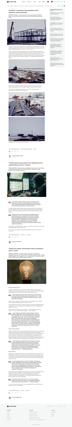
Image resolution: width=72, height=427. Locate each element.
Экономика (9, 417)
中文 (58, 1)
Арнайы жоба (31, 5)
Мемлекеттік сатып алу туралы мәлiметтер (37, 419)
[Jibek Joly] (59, 5)
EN (56, 1)
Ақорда (11, 5)
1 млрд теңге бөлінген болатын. (27, 49)
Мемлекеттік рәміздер (33, 415)
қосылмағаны (15, 385)
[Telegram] (15, 151)
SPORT (44, 1)
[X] (20, 151)
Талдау (39, 1)
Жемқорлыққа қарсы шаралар (34, 417)
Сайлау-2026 (47, 5)
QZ (53, 1)
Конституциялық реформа (39, 5)
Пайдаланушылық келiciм (33, 412)
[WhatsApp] (12, 151)
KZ (51, 1)
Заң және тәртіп (21, 5)
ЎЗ (61, 1)
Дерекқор (26, 5)
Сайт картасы (53, 412)
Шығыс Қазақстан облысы (14, 149)
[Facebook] (18, 151)
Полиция (28, 234)
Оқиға (8, 412)
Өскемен (27, 390)
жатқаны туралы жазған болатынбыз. (21, 142)
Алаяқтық (23, 234)
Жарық (22, 390)
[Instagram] (9, 151)
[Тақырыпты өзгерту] (48, 1)
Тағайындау (15, 5)
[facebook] (54, 406)
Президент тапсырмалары (26, 149)
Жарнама (52, 415)
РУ (55, 1)
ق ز (60, 1)
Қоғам (35, 149)
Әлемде (8, 419)
